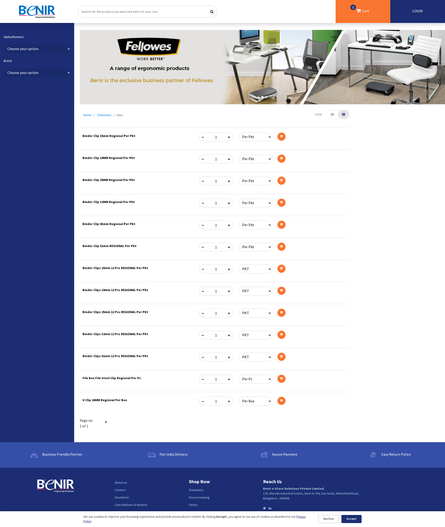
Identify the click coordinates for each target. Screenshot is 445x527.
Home (87, 115)
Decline (328, 519)
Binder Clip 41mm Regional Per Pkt (109, 224)
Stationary (104, 115)
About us (121, 482)
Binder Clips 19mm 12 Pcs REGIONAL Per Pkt (115, 290)
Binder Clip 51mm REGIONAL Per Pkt (110, 246)
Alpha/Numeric (14, 37)
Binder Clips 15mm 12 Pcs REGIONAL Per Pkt (115, 268)
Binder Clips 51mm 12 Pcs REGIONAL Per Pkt (115, 356)
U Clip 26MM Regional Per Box (105, 400)
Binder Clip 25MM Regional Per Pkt (109, 180)
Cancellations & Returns (131, 505)
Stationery (196, 490)
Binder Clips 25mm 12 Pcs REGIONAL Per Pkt (115, 312)
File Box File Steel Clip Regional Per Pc (112, 378)
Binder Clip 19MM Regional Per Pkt (109, 158)
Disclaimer (122, 497)
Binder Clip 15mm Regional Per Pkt (109, 136)
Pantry (193, 505)
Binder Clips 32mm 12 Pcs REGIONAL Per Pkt (115, 334)
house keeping (199, 497)
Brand (8, 61)
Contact (120, 490)
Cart (360, 9)
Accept (351, 519)
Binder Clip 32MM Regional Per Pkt (109, 202)
